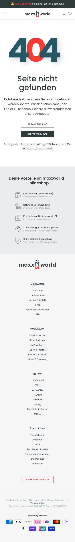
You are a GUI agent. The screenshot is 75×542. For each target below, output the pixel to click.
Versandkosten (37, 434)
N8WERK (37, 399)
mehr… (37, 413)
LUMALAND (37, 389)
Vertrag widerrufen (37, 479)
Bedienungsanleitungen (38, 309)
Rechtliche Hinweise (37, 449)
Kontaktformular (37, 134)
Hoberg (37, 404)
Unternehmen (38, 295)
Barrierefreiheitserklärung (37, 454)
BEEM (37, 385)
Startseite (37, 290)
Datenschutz (37, 458)
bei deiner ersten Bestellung (39, 3)
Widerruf (37, 439)
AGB (37, 444)
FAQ (37, 304)
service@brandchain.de (39, 148)
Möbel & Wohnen (37, 340)
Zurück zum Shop (37, 124)
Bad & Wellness (37, 345)
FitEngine (37, 394)
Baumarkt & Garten (37, 354)
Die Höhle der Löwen (37, 409)
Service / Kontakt (37, 300)
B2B (38, 314)
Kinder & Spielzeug (37, 359)
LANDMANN (37, 380)
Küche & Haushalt (37, 335)
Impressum (37, 463)
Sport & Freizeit (38, 349)
